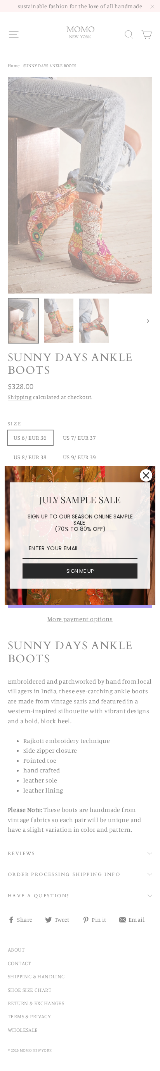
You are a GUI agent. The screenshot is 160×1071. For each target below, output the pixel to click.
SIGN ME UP (80, 571)
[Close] (146, 475)
